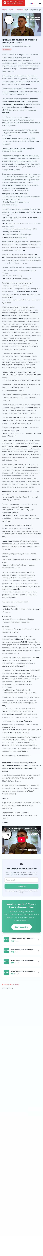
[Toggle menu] (40, 4)
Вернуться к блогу (11, 984)
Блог (11, 10)
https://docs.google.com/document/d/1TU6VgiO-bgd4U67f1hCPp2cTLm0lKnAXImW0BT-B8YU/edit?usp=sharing (21, 778)
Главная (4, 10)
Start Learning (21, 927)
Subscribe (22, 886)
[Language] (33, 3)
